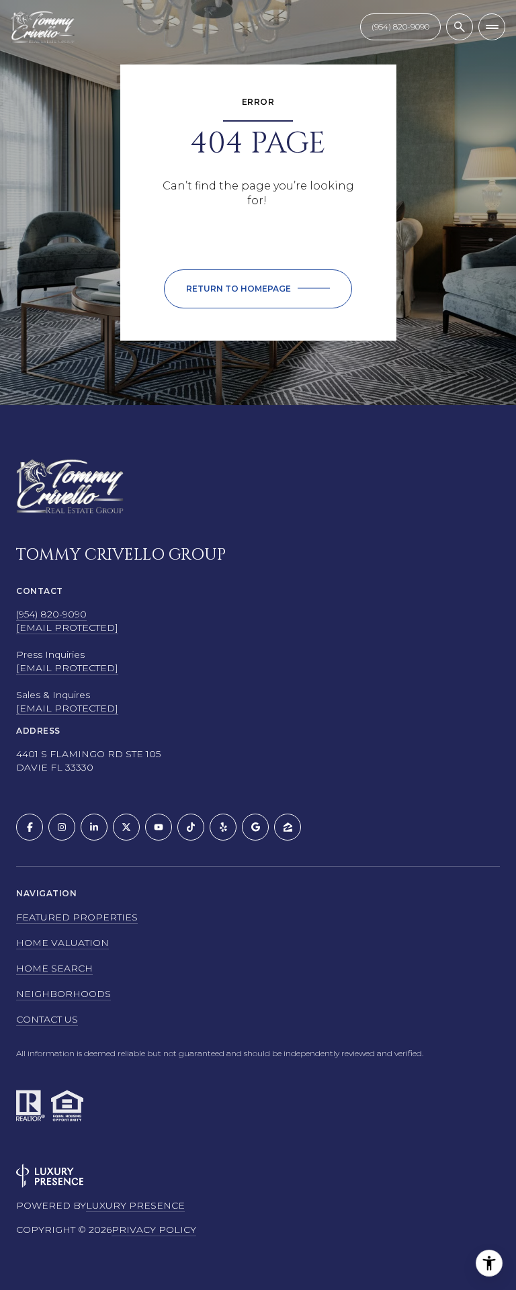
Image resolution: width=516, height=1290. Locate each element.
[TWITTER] (126, 827)
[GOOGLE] (255, 827)
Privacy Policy (154, 1229)
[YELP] (223, 827)
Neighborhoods (63, 994)
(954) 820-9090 (51, 614)
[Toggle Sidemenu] (491, 26)
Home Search (54, 968)
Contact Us (400, 26)
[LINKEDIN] (94, 827)
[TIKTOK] (190, 827)
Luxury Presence (135, 1205)
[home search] (459, 26)
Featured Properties (77, 917)
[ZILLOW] (287, 827)
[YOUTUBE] (158, 827)
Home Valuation (62, 943)
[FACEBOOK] (29, 827)
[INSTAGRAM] (61, 827)
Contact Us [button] (47, 1019)
